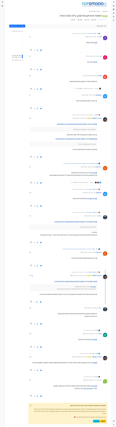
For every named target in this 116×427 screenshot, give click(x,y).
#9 (30, 167)
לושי (100, 36)
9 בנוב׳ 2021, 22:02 (88, 75)
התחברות (96, 421)
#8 (30, 118)
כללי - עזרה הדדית (102, 19)
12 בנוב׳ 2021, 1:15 (87, 192)
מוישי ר (100, 333)
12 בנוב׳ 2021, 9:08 (90, 216)
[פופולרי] (113, 5)
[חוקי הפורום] (113, 2)
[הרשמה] (2, 5)
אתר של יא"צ (88, 388)
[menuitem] (2, 2)
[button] (113, 421)
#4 (30, 36)
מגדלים (100, 118)
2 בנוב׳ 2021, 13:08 (90, 36)
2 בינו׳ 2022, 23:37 (90, 380)
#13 (30, 275)
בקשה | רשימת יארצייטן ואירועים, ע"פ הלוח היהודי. (72, 124)
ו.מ (101, 56)
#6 (30, 75)
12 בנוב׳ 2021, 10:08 (85, 252)
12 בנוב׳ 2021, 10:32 (77, 275)
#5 (30, 56)
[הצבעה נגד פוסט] (31, 50)
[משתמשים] (113, 13)
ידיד (100, 380)
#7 (30, 95)
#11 (30, 216)
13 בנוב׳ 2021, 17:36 (89, 308)
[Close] (30, 405)
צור (97, 33)
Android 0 (99, 95)
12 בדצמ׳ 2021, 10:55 (77, 357)
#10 (30, 192)
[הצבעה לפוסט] (37, 50)
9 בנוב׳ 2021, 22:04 (86, 95)
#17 (30, 380)
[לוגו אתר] (94, 4)
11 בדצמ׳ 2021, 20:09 (88, 333)
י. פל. (100, 216)
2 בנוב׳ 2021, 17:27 (91, 56)
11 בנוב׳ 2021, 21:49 (86, 167)
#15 (30, 333)
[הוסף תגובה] (41, 50)
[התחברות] (2, 2)
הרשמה (103, 421)
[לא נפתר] (113, 9)
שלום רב (99, 75)
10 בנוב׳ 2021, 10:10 (78, 118)
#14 (30, 308)
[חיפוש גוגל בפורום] (113, 16)
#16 (30, 357)
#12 (30, 252)
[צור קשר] (113, 20)
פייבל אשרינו (98, 167)
